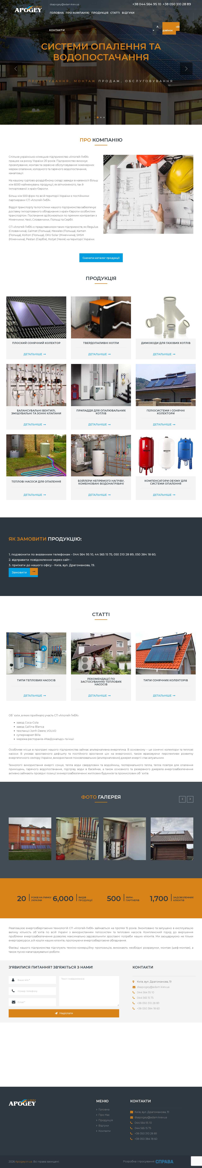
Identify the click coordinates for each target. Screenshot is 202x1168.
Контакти (57, 30)
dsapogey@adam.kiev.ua (64, 4)
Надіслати (66, 1013)
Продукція (105, 1120)
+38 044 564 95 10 (146, 4)
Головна (103, 1109)
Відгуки (103, 1125)
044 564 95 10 (145, 992)
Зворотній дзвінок (171, 28)
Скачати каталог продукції (101, 257)
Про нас (104, 1114)
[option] (101, 62)
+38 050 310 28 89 (177, 4)
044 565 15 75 (145, 997)
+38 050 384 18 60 (148, 1008)
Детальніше (33, 354)
